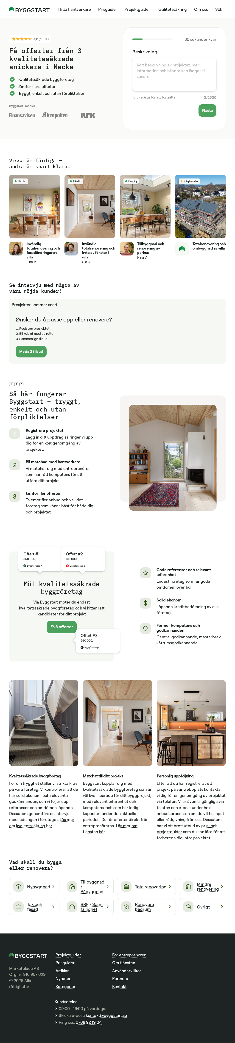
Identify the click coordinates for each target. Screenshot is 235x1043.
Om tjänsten (123, 962)
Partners (120, 978)
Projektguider (137, 9)
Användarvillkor (126, 970)
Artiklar (62, 970)
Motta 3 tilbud (31, 351)
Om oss (201, 9)
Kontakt (119, 986)
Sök (218, 9)
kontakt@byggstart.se (106, 1015)
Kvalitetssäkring (172, 9)
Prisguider (107, 9)
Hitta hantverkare (74, 9)
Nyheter (63, 978)
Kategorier (66, 986)
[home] (29, 9)
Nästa (207, 110)
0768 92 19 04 (89, 1022)
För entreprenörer (129, 954)
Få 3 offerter (61, 626)
